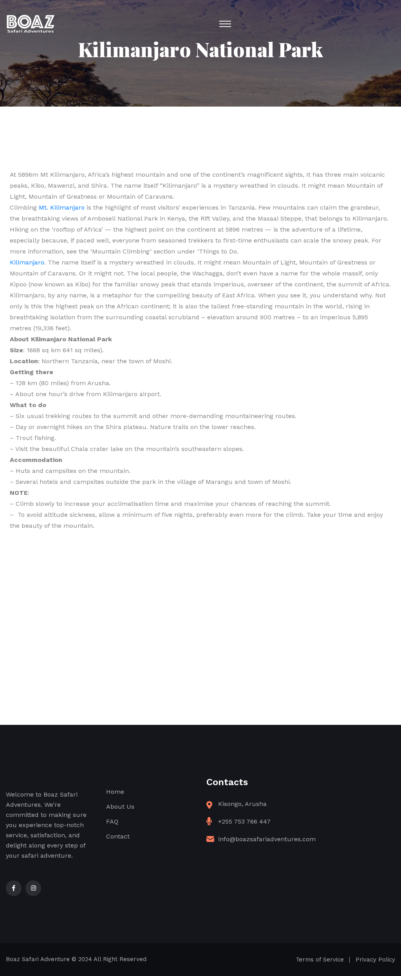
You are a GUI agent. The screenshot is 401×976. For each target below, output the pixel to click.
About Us (120, 806)
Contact (118, 836)
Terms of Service (320, 959)
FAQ (112, 821)
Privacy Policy (375, 959)
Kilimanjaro (27, 262)
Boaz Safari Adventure (38, 959)
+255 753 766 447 (244, 821)
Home (115, 791)
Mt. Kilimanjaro (62, 207)
